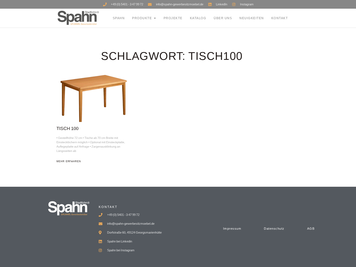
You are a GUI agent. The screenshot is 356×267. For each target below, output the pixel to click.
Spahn (119, 18)
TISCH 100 (67, 128)
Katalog (198, 18)
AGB (311, 228)
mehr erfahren (68, 161)
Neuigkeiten (251, 18)
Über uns (223, 18)
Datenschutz (274, 228)
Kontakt (279, 18)
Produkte (142, 18)
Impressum (232, 228)
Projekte (173, 18)
